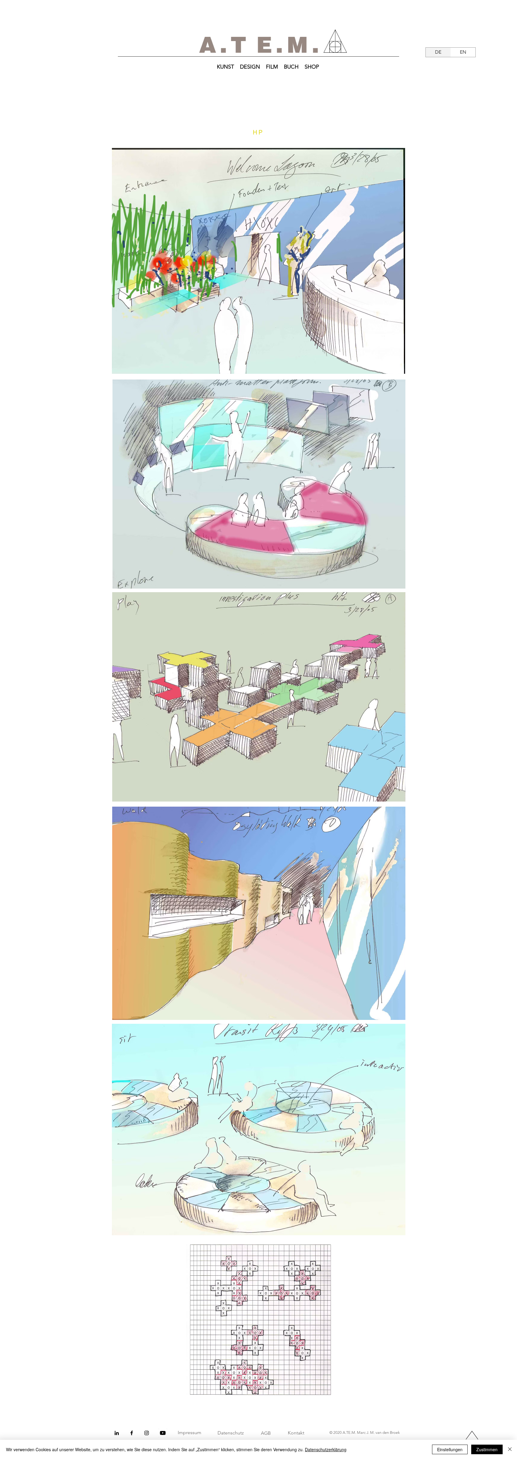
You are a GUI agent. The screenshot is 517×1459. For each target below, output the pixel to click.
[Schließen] (509, 1449)
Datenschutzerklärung (325, 1449)
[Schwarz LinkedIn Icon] (117, 1433)
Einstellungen (450, 1449)
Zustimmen (487, 1449)
